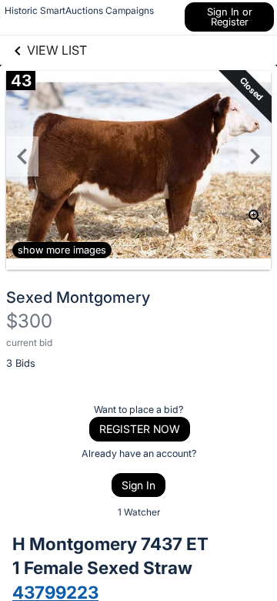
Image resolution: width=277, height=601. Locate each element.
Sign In (138, 485)
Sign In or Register (229, 16)
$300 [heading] (29, 321)
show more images (62, 249)
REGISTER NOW (139, 428)
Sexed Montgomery (78, 297)
